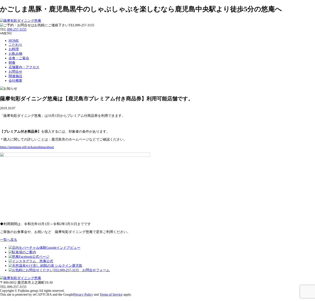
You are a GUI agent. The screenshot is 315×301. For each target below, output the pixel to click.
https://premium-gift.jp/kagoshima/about (27, 147)
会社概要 (15, 80)
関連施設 (15, 76)
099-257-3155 (16, 29)
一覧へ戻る (8, 240)
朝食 (12, 62)
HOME (14, 40)
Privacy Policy (83, 294)
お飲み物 (15, 53)
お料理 (14, 49)
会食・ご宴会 (19, 58)
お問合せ (15, 71)
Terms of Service (111, 294)
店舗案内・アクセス (24, 67)
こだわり (15, 44)
